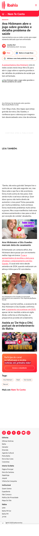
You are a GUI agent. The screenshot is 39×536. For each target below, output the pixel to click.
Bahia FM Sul (6, 511)
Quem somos (7, 489)
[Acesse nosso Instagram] (4, 433)
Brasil (18, 380)
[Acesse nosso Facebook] (9, 433)
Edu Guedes (27, 380)
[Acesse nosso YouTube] (24, 433)
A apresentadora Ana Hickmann (15, 65)
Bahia (4, 444)
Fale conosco (6, 495)
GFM (3, 508)
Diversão (5, 450)
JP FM (4, 517)
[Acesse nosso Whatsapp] (28, 433)
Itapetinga (5, 475)
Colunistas (5, 462)
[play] (19, 229)
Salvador (5, 447)
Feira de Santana (8, 472)
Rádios (4, 504)
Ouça (8, 53)
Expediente (6, 492)
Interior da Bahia (8, 466)
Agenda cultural (8, 453)
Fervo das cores (7, 459)
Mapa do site (6, 500)
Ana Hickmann (7, 380)
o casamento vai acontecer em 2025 (21, 309)
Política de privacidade (10, 497)
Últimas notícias (8, 441)
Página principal (7, 469)
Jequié (4, 478)
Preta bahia (6, 456)
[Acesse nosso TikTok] (19, 433)
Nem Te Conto (16, 14)
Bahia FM (5, 514)
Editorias (5, 438)
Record (5, 384)
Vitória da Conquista (9, 481)
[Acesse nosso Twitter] (14, 433)
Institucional (6, 485)
